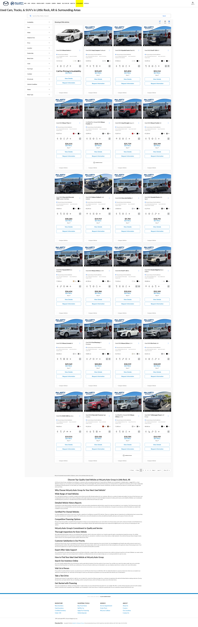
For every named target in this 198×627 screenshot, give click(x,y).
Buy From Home (82, 606)
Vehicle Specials (82, 613)
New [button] (25, 3)
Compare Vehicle (63, 92)
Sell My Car (81, 608)
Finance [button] (59, 3)
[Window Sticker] (168, 66)
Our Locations (127, 610)
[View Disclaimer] (70, 66)
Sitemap (78, 623)
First (132, 470)
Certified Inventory (60, 610)
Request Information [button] (68, 83)
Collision (48, 3)
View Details (69, 78)
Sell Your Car (65, 3)
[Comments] (80, 66)
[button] (81, 35)
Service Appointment (106, 606)
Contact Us (126, 613)
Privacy (82, 623)
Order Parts (103, 608)
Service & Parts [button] (40, 3)
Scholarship (79, 3)
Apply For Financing (83, 610)
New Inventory (59, 606)
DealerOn (74, 623)
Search (164, 15)
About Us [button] (72, 3)
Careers (125, 608)
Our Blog (86, 3)
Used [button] (29, 3)
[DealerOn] (59, 623)
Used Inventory (59, 608)
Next (153, 470)
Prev (137, 470)
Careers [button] (54, 3)
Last (158, 470)
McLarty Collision (105, 610)
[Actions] (79, 50)
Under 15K (58, 613)
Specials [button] (33, 3)
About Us (125, 606)
